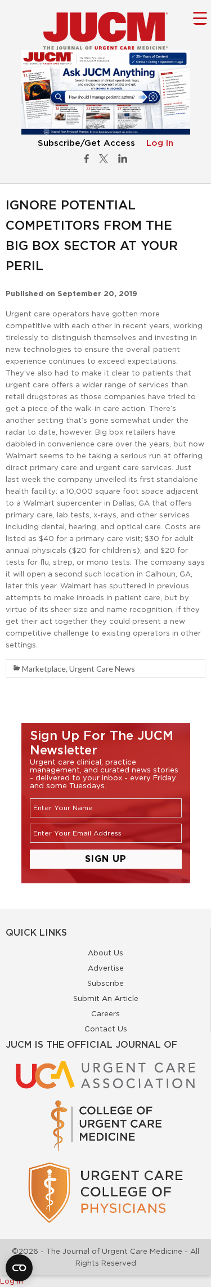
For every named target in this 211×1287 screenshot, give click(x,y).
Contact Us (105, 1029)
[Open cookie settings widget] (19, 1267)
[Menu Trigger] (200, 18)
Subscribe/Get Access (86, 143)
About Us (105, 953)
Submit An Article (105, 998)
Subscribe (105, 983)
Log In (159, 143)
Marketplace (44, 668)
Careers (105, 1013)
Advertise (106, 968)
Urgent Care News (102, 668)
